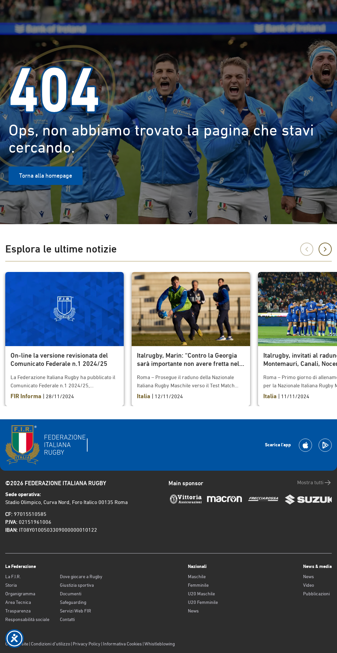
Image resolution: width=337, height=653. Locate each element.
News (193, 610)
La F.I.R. (13, 576)
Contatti (67, 619)
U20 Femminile (203, 602)
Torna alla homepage (45, 175)
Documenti (70, 593)
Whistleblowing (159, 643)
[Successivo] (325, 249)
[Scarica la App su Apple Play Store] (305, 445)
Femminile (198, 585)
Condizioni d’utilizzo (50, 643)
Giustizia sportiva (77, 585)
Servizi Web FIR (75, 610)
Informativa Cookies (122, 643)
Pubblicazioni (316, 593)
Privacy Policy (86, 643)
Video (308, 585)
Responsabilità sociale (27, 619)
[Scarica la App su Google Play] (325, 445)
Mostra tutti (310, 482)
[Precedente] (306, 249)
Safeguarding (73, 602)
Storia (11, 585)
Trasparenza (18, 610)
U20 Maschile (201, 593)
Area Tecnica (18, 602)
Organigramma (20, 593)
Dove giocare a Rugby (81, 576)
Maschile (197, 576)
